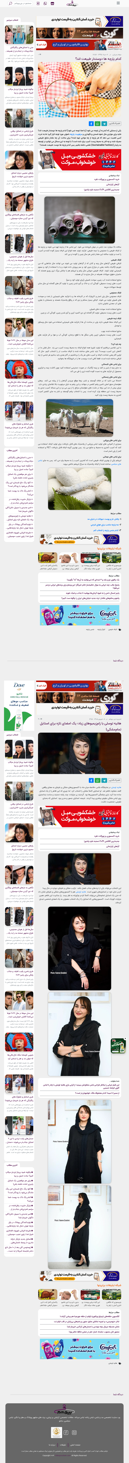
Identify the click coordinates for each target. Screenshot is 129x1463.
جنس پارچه (90, 629)
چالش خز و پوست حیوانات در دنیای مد (103, 519)
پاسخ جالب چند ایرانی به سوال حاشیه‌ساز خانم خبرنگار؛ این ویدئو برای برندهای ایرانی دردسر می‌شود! (82, 586)
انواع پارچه (101, 629)
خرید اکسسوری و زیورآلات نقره (106, 179)
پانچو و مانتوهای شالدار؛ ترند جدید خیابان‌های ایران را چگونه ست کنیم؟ (90, 598)
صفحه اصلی (75, 1445)
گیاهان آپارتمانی (112, 184)
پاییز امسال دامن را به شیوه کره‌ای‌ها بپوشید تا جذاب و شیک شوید (92, 593)
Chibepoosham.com (62, 1455)
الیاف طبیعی (112, 629)
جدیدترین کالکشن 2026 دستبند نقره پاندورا (101, 189)
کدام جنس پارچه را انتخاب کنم (105, 530)
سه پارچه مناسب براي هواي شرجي (105, 525)
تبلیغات (63, 1445)
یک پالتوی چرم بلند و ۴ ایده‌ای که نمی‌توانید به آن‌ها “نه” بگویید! (93, 580)
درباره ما (52, 1445)
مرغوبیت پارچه (76, 134)
